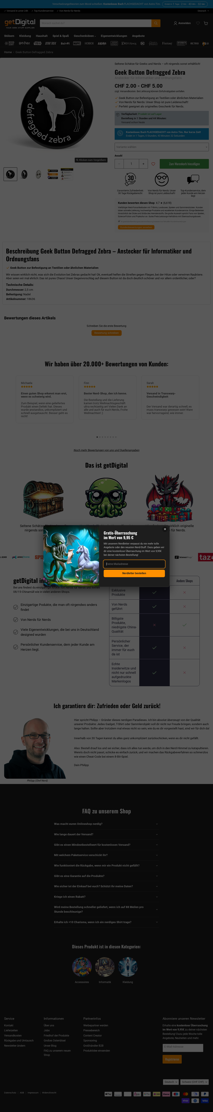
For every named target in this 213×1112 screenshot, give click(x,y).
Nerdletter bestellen (134, 573)
